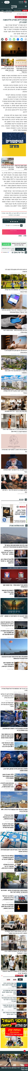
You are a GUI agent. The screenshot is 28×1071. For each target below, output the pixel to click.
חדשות (25, 10)
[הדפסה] (10, 39)
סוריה (25, 236)
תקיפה (20, 236)
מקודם (26, 1065)
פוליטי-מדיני (9, 10)
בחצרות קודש (17, 10)
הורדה (7, 2)
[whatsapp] (14, 39)
